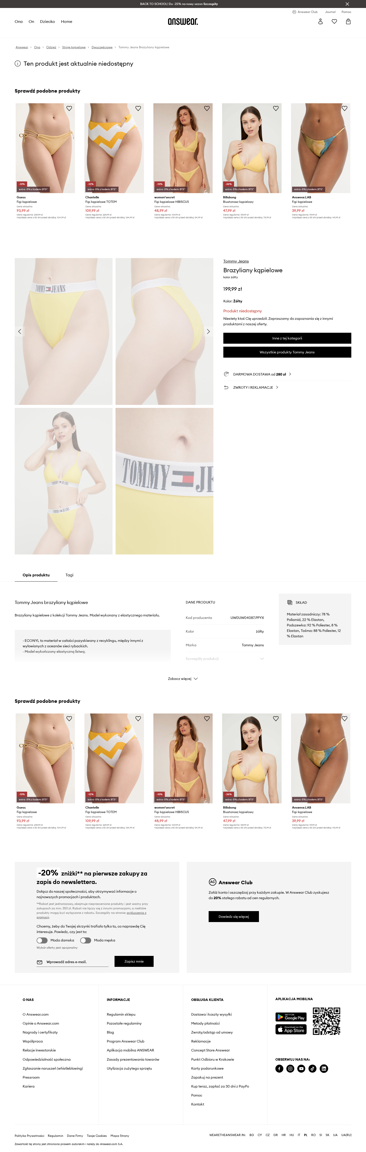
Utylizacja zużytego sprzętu (129, 1068)
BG (251, 1135)
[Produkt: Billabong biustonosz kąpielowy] (251, 148)
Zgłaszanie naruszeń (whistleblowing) (53, 1068)
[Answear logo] (183, 21)
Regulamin (55, 1136)
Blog (110, 1032)
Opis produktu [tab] (36, 574)
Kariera (29, 1086)
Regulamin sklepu (121, 1014)
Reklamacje (201, 1041)
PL (305, 1135)
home (66, 21)
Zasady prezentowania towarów (133, 1059)
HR (284, 1135)
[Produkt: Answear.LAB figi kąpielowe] (320, 148)
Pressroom (31, 1077)
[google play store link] (290, 1017)
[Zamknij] (347, 4)
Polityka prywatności (29, 1136)
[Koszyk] (348, 21)
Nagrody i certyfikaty (40, 1032)
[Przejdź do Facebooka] (279, 1068)
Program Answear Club (125, 1041)
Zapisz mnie (134, 961)
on (31, 21)
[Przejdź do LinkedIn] (324, 1068)
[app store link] (290, 1028)
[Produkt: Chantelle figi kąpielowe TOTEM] (114, 148)
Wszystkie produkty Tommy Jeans (287, 352)
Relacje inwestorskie (39, 1050)
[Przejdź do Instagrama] (290, 1068)
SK (327, 1135)
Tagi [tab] (69, 574)
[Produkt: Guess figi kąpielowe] (45, 148)
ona (19, 21)
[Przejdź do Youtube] (301, 1068)
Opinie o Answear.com (41, 1023)
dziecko (47, 21)
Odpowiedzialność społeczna (47, 1059)
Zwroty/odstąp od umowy (212, 1032)
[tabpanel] (183, 633)
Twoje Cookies (97, 1136)
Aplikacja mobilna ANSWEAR (130, 1050)
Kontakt (197, 1104)
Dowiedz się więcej (234, 916)
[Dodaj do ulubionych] (69, 108)
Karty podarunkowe (207, 1068)
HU (292, 1135)
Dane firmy (75, 1136)
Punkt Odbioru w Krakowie (212, 1059)
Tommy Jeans (236, 261)
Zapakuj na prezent (207, 1077)
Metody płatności (205, 1023)
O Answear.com (36, 1014)
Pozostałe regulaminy (124, 1023)
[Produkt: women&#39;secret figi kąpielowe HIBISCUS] (183, 148)
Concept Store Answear (210, 1050)
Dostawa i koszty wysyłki (211, 1014)
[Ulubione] (334, 21)
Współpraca (33, 1041)
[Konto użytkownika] (320, 21)
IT (299, 1135)
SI (320, 1135)
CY (260, 1135)
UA (335, 1135)
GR (275, 1135)
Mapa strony (120, 1136)
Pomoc (196, 1095)
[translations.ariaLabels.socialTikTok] (312, 1068)
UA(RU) (346, 1135)
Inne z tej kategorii (287, 338)
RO (313, 1135)
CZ (268, 1135)
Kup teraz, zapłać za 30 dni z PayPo (220, 1086)
